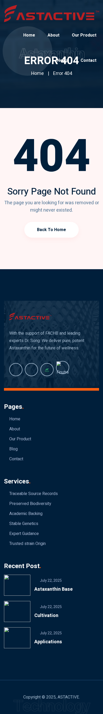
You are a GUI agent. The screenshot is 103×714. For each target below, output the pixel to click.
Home (29, 35)
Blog (13, 449)
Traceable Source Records (33, 494)
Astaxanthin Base (53, 589)
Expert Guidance (24, 534)
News (62, 60)
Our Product (84, 35)
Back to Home (51, 230)
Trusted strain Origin (27, 543)
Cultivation (46, 615)
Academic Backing (26, 514)
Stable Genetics (23, 524)
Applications (48, 641)
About (53, 35)
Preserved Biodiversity (30, 504)
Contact (88, 60)
